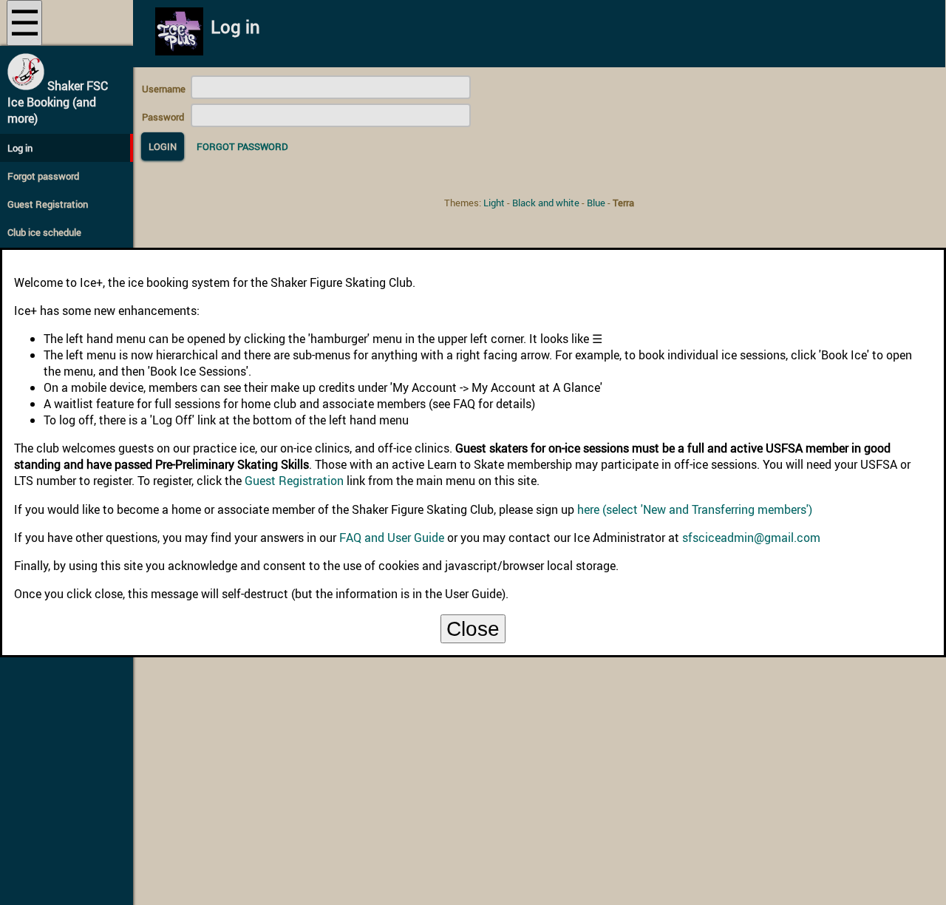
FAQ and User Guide (391, 537)
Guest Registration (294, 480)
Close (473, 628)
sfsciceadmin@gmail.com (751, 537)
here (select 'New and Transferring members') (694, 509)
